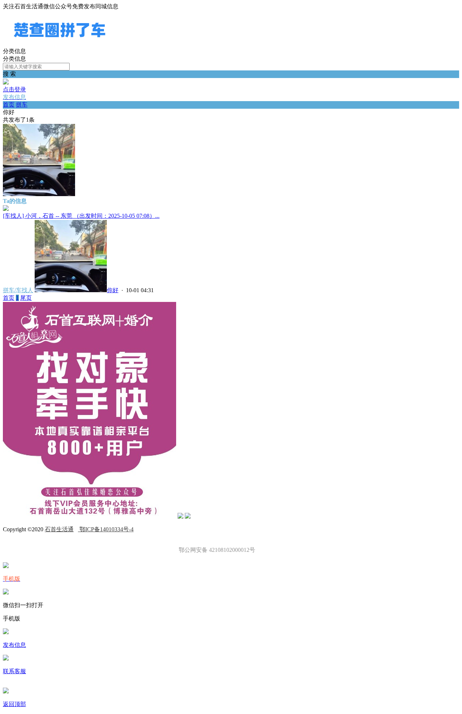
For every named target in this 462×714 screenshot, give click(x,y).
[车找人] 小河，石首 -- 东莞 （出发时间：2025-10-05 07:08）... (81, 216)
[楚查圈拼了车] (60, 44)
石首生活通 (59, 529)
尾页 (26, 298)
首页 (8, 104)
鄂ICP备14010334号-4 (106, 529)
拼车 (21, 104)
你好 (112, 290)
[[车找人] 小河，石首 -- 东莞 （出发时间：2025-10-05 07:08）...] (6, 209)
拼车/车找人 (18, 290)
